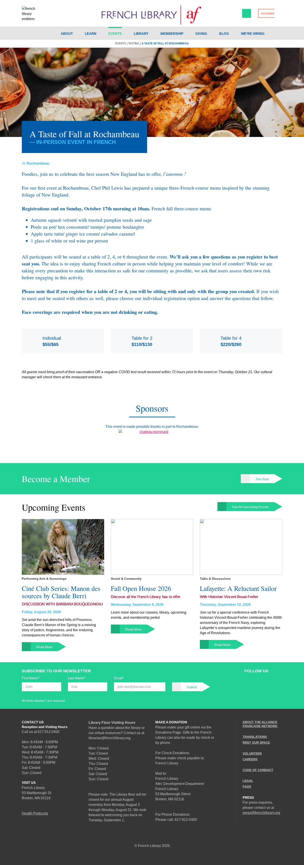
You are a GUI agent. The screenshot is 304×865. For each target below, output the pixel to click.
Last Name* (76, 678)
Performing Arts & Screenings (44, 578)
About (67, 33)
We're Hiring (253, 33)
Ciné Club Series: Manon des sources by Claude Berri (61, 592)
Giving (201, 33)
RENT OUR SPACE (256, 742)
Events (115, 33)
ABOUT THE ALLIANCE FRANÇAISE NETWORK (260, 724)
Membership (171, 33)
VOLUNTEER (252, 753)
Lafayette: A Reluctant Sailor (238, 588)
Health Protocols (35, 813)
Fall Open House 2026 (141, 588)
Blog (224, 33)
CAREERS (250, 759)
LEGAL (248, 780)
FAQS (247, 786)
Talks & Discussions (215, 578)
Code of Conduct (258, 770)
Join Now (262, 479)
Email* (119, 678)
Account (267, 13)
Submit (191, 687)
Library (141, 33)
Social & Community (126, 578)
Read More (44, 647)
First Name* (30, 678)
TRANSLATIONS (255, 737)
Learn (90, 33)
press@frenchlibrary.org (261, 813)
